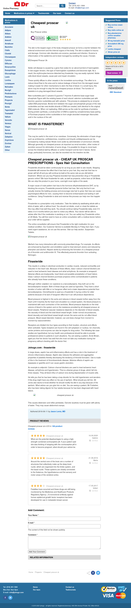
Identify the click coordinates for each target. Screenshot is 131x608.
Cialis (7, 50)
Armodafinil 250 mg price (115, 44)
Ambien (8, 37)
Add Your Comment (37, 551)
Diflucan (8, 63)
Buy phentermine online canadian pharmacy (114, 35)
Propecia (9, 100)
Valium (8, 117)
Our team (57, 13)
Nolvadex (9, 87)
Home (7, 13)
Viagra (7, 127)
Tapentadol (10, 110)
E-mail (31, 522)
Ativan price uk (114, 52)
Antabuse (9, 43)
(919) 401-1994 (12, 587)
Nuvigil (8, 90)
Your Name (33, 515)
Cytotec (8, 60)
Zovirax (8, 143)
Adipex (8, 30)
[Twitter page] (10, 598)
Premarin (9, 97)
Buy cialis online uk (116, 30)
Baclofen (9, 47)
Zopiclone (9, 140)
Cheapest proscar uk (51, 572)
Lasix (7, 77)
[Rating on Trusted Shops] (116, 63)
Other (7, 150)
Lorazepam (9, 83)
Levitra (8, 80)
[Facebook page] (5, 598)
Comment (32, 534)
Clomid (8, 53)
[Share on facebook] (93, 573)
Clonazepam (10, 57)
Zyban (7, 147)
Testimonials (43, 13)
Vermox (8, 123)
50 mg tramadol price (116, 41)
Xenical (8, 133)
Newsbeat (115, 92)
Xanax (7, 130)
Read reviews (112, 73)
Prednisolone (11, 93)
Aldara (7, 33)
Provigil (8, 103)
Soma (7, 107)
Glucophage (10, 73)
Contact (72, 3)
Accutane (9, 27)
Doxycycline (10, 67)
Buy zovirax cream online (115, 26)
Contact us (69, 13)
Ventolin (8, 120)
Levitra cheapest (114, 49)
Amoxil (8, 40)
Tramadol (9, 113)
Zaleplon (9, 137)
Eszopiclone (10, 70)
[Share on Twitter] (98, 573)
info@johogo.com (82, 7)
